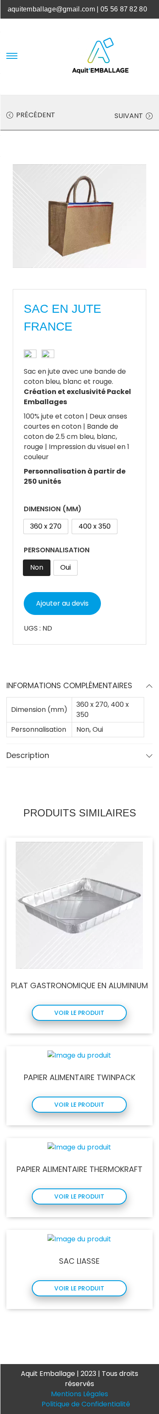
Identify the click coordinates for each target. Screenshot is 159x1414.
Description (27, 755)
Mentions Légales (79, 1394)
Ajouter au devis (62, 603)
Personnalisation (56, 550)
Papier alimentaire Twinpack (79, 1077)
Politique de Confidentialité (86, 1404)
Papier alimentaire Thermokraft (79, 1169)
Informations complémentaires (69, 685)
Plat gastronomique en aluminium (79, 985)
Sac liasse (79, 1261)
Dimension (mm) (52, 509)
